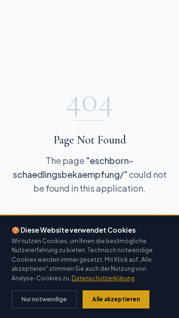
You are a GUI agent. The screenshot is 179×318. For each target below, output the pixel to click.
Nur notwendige (44, 299)
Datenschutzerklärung (103, 278)
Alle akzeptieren (116, 299)
